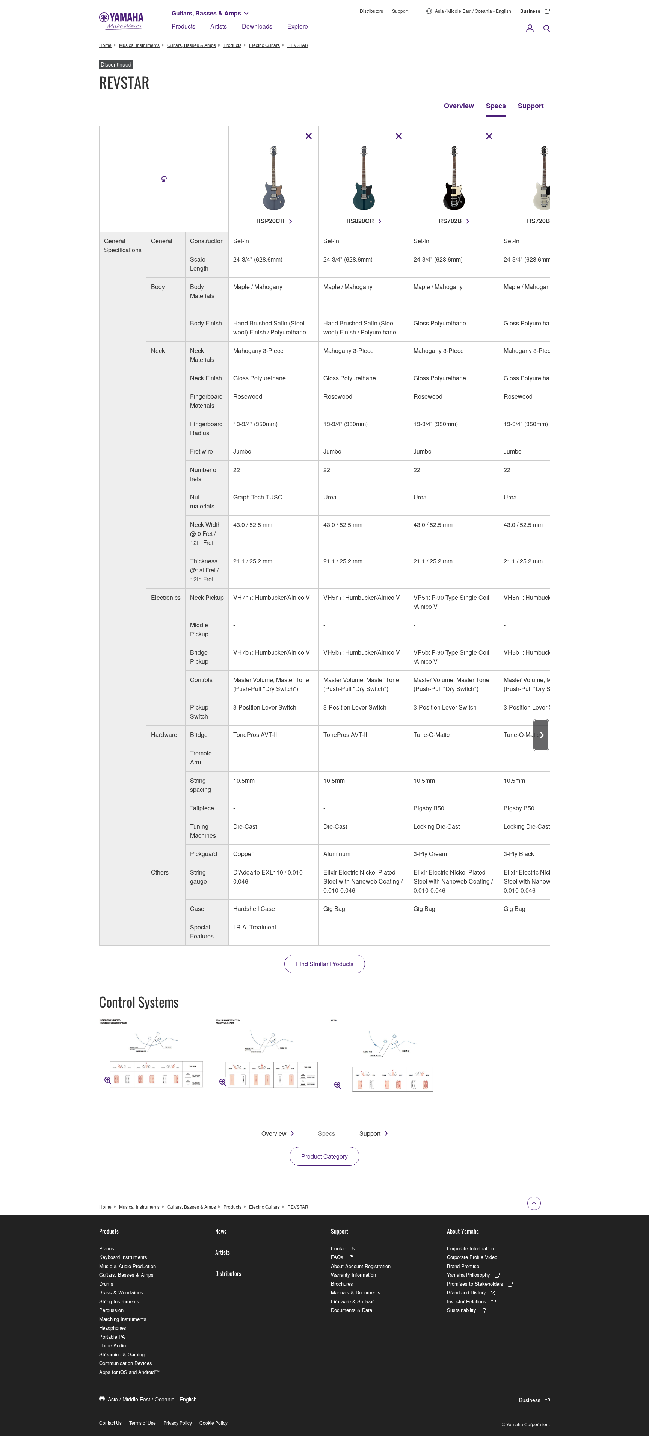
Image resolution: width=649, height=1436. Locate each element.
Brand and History (466, 1292)
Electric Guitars (264, 45)
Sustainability (461, 1309)
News (220, 1231)
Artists (218, 26)
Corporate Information (470, 1248)
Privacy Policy (177, 1422)
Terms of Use (142, 1422)
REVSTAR (297, 45)
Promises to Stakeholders (475, 1283)
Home (105, 45)
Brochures (342, 1283)
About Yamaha (463, 1231)
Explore (297, 26)
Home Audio (112, 1345)
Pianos (106, 1248)
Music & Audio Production (127, 1266)
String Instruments (119, 1301)
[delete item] (308, 136)
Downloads (257, 26)
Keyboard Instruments (123, 1256)
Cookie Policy (213, 1422)
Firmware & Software (353, 1301)
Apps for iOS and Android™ (129, 1371)
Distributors (371, 11)
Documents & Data (351, 1309)
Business (530, 11)
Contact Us (343, 1248)
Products (183, 26)
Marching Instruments (122, 1319)
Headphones (112, 1327)
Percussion (111, 1309)
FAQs (337, 1256)
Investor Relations (466, 1301)
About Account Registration (361, 1266)
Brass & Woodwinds (121, 1292)
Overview (459, 105)
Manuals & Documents (355, 1292)
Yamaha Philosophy (468, 1274)
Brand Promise (463, 1266)
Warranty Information (353, 1274)
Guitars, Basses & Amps (206, 13)
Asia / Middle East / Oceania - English (473, 11)
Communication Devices (125, 1362)
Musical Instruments (139, 45)
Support (400, 11)
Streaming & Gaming (122, 1354)
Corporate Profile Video (472, 1256)
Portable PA (112, 1336)
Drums (106, 1283)
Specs (496, 105)
